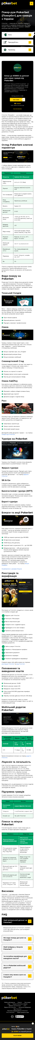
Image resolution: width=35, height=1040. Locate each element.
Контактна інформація (25, 1007)
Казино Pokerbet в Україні (20, 1004)
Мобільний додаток (9, 1002)
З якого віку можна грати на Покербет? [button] (14, 976)
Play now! (18, 1035)
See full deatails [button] (17, 108)
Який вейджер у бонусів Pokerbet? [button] (13, 948)
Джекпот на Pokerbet (15, 1005)
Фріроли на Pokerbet (10, 1007)
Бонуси (20, 1002)
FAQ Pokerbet (10, 1012)
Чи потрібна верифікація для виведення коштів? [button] (15, 957)
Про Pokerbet (17, 1009)
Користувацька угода (23, 1012)
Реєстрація (28, 1002)
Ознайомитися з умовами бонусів (12, 569)
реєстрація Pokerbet (8, 664)
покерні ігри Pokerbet (8, 434)
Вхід (9, 1004)
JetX (25, 1005)
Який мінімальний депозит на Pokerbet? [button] (15, 921)
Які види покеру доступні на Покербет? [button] (14, 939)
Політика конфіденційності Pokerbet (17, 1010)
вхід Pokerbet (20, 664)
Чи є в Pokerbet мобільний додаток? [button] (14, 967)
